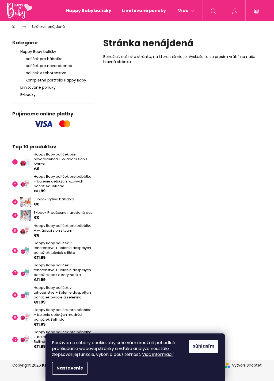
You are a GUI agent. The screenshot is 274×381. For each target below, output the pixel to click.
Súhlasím (203, 346)
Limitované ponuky (38, 87)
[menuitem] (88, 10)
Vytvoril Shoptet (247, 365)
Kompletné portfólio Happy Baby (56, 80)
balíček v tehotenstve (46, 73)
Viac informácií (158, 354)
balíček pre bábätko (44, 58)
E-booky (28, 94)
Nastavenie (69, 368)
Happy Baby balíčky (38, 51)
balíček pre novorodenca (49, 65)
